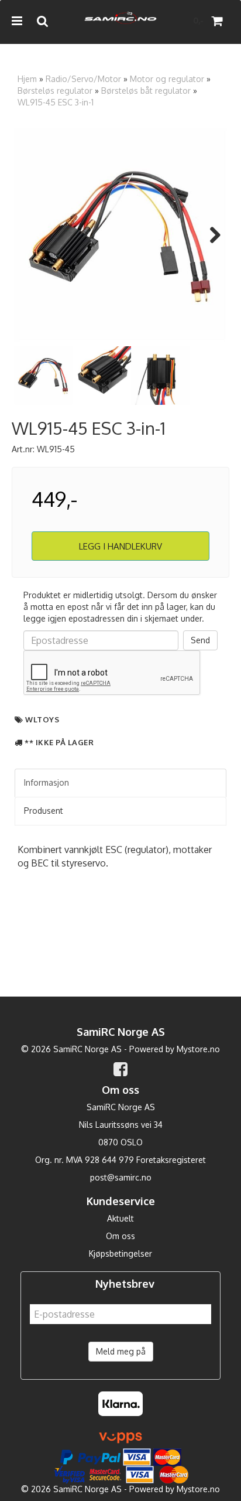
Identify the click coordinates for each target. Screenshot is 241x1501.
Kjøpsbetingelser (120, 1253)
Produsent (43, 811)
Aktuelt (120, 1218)
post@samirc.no (121, 1177)
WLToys (42, 719)
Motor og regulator (167, 79)
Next (209, 235)
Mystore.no (198, 1049)
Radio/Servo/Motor (83, 79)
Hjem (27, 79)
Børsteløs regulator (55, 90)
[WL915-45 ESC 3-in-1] (120, 235)
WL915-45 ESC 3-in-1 (56, 102)
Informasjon (46, 782)
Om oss (120, 1236)
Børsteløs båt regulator (146, 90)
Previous (31, 235)
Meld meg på (121, 1351)
